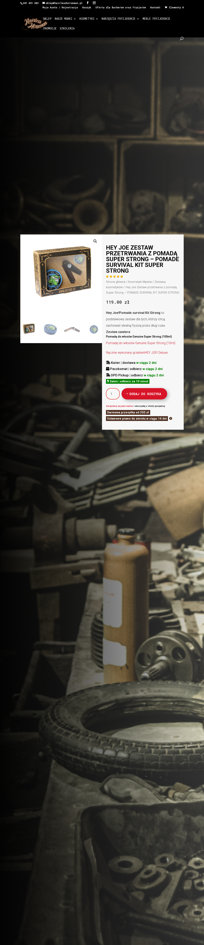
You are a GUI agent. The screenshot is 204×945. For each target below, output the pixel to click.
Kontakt (155, 7)
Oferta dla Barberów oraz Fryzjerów (120, 7)
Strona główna (115, 282)
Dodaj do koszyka (145, 394)
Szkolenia (67, 28)
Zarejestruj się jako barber (119, 406)
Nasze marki (63, 19)
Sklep (47, 19)
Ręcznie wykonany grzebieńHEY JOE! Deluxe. (137, 352)
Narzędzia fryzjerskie (118, 19)
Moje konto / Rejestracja (60, 7)
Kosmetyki (86, 19)
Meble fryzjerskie (156, 19)
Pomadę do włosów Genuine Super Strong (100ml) (139, 336)
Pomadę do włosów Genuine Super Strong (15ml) (140, 343)
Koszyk (86, 7)
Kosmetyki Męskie (140, 282)
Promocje (50, 28)
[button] (95, 241)
